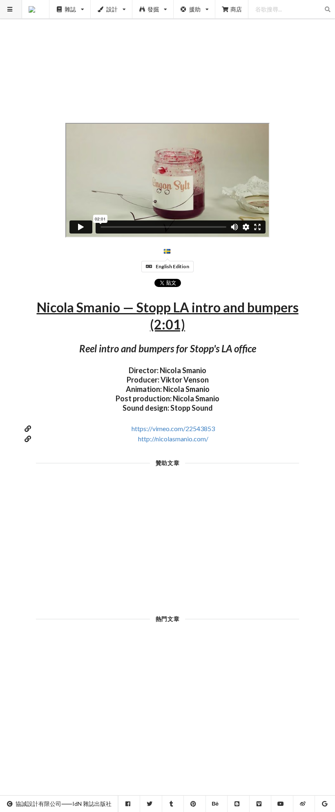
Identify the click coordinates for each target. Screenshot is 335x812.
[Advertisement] (167, 57)
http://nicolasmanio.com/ (173, 439)
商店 (236, 9)
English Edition (172, 266)
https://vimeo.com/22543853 (173, 428)
